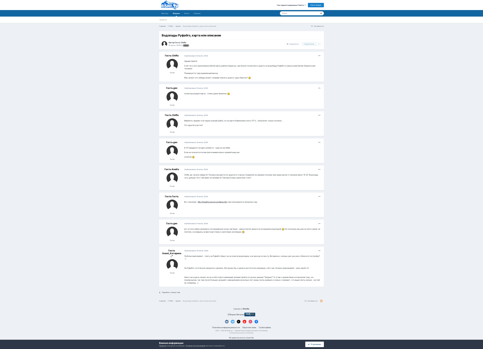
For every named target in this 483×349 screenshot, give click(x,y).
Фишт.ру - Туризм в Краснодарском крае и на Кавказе (247, 331)
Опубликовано (196, 56)
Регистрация (316, 5)
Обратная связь (249, 327)
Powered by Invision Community (241, 333)
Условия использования (195, 346)
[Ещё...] (319, 55)
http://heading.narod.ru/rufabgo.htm (212, 202)
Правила (163, 20)
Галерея (197, 13)
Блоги (186, 13)
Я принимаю (315, 344)
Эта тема (311, 13)
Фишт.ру (164, 13)
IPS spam (232, 338)
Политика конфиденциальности (226, 327)
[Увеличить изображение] (249, 78)
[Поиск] (321, 13)
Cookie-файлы (265, 327)
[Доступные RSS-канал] (321, 301)
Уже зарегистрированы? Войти (291, 5)
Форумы (176, 13)
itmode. (246, 309)
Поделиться (293, 44)
